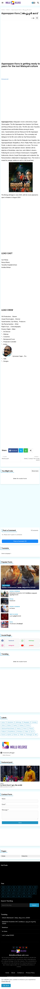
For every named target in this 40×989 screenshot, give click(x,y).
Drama (9, 725)
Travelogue (29, 734)
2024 (18, 896)
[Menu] (2, 3)
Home (3, 9)
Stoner (15, 734)
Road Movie (11, 731)
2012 (29, 890)
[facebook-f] (13, 947)
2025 (24, 896)
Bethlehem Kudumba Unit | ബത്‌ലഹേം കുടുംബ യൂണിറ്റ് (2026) (19, 922)
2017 (18, 893)
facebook (11, 640)
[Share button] (30, 450)
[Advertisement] (20, 42)
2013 (34, 890)
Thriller (21, 734)
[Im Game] (4, 609)
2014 (3, 893)
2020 (34, 893)
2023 (13, 896)
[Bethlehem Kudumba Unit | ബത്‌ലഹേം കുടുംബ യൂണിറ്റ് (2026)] (4, 593)
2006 (35, 887)
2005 (30, 887)
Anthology (18, 722)
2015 (8, 893)
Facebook (14, 450)
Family (15, 725)
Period (31, 728)
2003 (19, 887)
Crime (3, 725)
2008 (8, 890)
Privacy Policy (30, 972)
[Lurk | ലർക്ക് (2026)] (4, 616)
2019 (28, 893)
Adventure (10, 722)
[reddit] (26, 947)
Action (3, 722)
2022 (8, 896)
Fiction (28, 725)
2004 (24, 887)
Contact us (20, 972)
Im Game (4, 931)
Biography (26, 722)
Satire (26, 731)
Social (3, 734)
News (8, 9)
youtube (31, 645)
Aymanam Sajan (18, 356)
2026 (29, 896)
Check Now (5, 981)
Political (3, 731)
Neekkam (5, 927)
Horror (25, 728)
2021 (3, 896)
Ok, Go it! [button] (6, 985)
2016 (13, 893)
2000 (3, 887)
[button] (33, 3)
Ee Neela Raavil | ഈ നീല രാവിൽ (11, 785)
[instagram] (23, 947)
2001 (8, 887)
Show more (35, 471)
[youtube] (20, 947)
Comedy (34, 722)
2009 (14, 890)
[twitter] (17, 947)
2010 (19, 890)
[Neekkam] (4, 601)
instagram (11, 645)
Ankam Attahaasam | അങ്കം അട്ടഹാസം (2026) (16, 917)
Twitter (21, 450)
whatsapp (31, 640)
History (19, 728)
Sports (9, 734)
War (36, 734)
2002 (13, 887)
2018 (23, 893)
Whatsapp (26, 450)
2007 (3, 890)
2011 (24, 890)
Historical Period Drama (7, 728)
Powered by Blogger (9, 752)
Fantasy (21, 725)
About (13, 972)
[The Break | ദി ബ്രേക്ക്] (4, 624)
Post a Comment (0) (20, 541)
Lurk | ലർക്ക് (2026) (8, 935)
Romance (20, 731)
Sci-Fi (32, 731)
